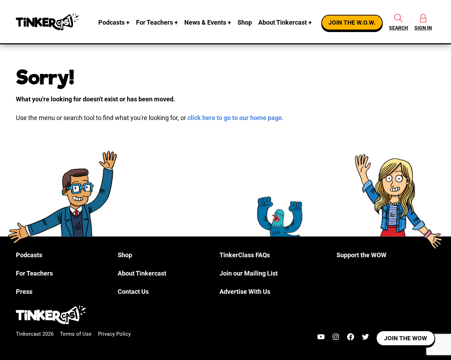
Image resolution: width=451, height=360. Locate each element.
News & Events (205, 22)
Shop (244, 22)
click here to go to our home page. (235, 117)
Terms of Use (76, 334)
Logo (47, 21)
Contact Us (133, 291)
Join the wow (405, 338)
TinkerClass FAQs (245, 255)
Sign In (423, 28)
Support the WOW (361, 255)
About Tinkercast (282, 22)
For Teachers (154, 22)
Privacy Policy (114, 334)
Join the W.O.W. (352, 22)
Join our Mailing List (249, 273)
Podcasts (111, 22)
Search (398, 28)
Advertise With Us (245, 291)
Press (24, 291)
